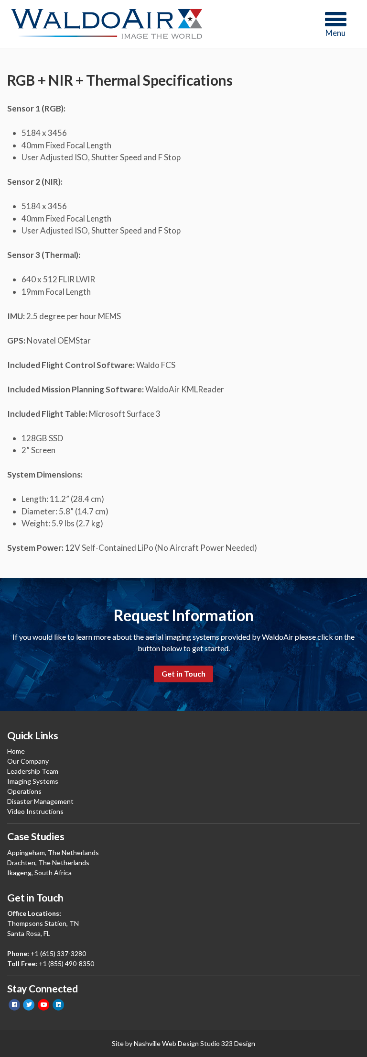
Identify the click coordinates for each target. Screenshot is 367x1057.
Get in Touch (183, 673)
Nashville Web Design (166, 1043)
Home (16, 751)
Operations (24, 791)
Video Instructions (35, 811)
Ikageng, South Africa (39, 872)
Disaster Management (40, 801)
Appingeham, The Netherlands (53, 852)
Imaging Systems (32, 781)
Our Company (28, 761)
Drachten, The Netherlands (48, 862)
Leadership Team (32, 771)
